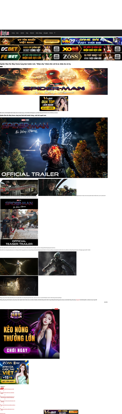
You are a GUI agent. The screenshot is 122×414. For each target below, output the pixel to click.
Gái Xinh (2, 395)
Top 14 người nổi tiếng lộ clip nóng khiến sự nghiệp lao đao (8, 405)
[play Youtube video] (54, 147)
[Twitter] (52, 304)
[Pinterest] (55, 304)
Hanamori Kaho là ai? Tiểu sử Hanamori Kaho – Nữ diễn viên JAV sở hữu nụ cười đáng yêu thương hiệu (7, 397)
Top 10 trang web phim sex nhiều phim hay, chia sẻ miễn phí (7, 409)
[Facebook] (48, 304)
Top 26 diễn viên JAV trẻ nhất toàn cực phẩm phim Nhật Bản (7, 393)
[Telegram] (59, 304)
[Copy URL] (62, 304)
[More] (66, 305)
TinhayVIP (78, 299)
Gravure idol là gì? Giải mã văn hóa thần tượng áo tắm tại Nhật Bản (8, 401)
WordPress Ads (2, 413)
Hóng (1, 66)
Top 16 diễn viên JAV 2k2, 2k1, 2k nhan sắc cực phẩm (7, 388)
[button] (55, 32)
